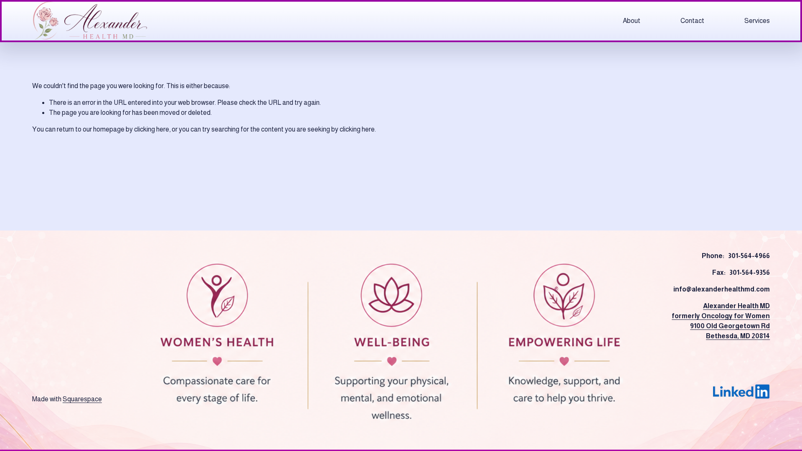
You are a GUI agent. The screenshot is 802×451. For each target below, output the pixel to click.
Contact (692, 20)
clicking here (151, 129)
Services (757, 20)
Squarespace (82, 399)
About (631, 20)
